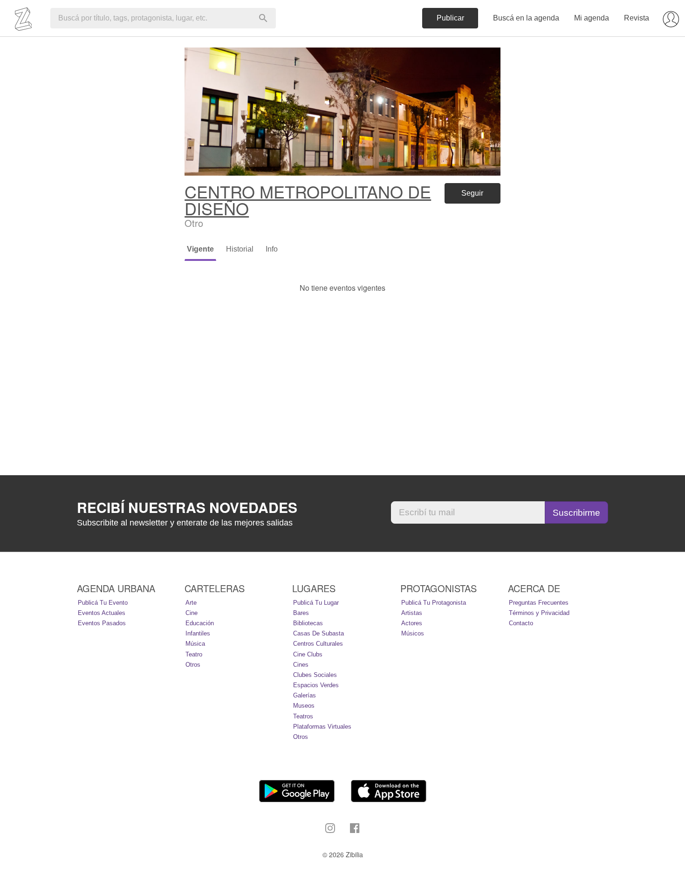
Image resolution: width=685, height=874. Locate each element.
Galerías (304, 695)
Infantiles (197, 633)
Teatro (193, 654)
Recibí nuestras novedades (187, 507)
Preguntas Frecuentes (539, 602)
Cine (191, 612)
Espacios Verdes (316, 685)
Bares (301, 612)
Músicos (412, 633)
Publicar (450, 18)
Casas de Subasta (318, 633)
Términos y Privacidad (539, 612)
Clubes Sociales (315, 674)
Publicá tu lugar (316, 602)
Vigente (200, 249)
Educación (199, 623)
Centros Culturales (318, 643)
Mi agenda (591, 18)
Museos (304, 705)
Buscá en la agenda (526, 18)
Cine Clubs (307, 654)
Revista (636, 18)
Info (272, 249)
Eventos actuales (101, 612)
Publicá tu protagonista (433, 602)
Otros (192, 664)
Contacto (521, 623)
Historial (239, 249)
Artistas (411, 612)
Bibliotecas (308, 623)
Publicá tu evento (103, 602)
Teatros (303, 716)
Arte (191, 602)
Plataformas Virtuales (322, 726)
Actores (411, 623)
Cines (300, 664)
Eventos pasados (102, 623)
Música (195, 643)
